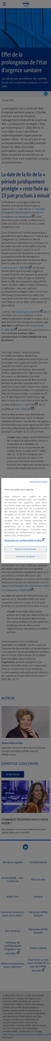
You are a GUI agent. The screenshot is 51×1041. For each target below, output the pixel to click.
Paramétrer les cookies (25, 556)
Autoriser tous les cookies (25, 549)
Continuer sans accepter (38, 482)
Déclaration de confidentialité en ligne (23, 540)
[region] (25, 520)
